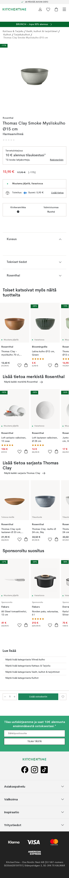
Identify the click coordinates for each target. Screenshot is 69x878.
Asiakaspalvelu (14, 786)
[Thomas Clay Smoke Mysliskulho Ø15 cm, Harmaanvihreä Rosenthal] (34, 76)
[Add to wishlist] (19, 365)
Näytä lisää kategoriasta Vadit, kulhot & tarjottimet (32, 672)
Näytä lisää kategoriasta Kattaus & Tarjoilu (27, 666)
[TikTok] (44, 769)
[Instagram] (34, 769)
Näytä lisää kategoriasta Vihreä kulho (25, 659)
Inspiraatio (11, 812)
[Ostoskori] (56, 9)
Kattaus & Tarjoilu (13, 31)
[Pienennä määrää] (5, 696)
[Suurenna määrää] (14, 696)
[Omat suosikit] (48, 9)
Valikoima (11, 799)
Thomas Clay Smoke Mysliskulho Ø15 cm (25, 38)
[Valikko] (64, 9)
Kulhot (7, 34)
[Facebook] (25, 769)
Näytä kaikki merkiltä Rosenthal (21, 382)
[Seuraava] (63, 77)
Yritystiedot (12, 825)
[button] (9, 140)
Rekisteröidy (56, 160)
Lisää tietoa (57, 193)
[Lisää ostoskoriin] (26, 365)
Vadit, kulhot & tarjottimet (42, 31)
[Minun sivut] (40, 9)
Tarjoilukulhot (22, 34)
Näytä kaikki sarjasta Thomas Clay (22, 473)
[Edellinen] (6, 77)
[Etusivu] (14, 9)
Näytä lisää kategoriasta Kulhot (22, 678)
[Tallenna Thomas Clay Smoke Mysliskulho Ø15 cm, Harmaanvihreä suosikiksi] (63, 696)
